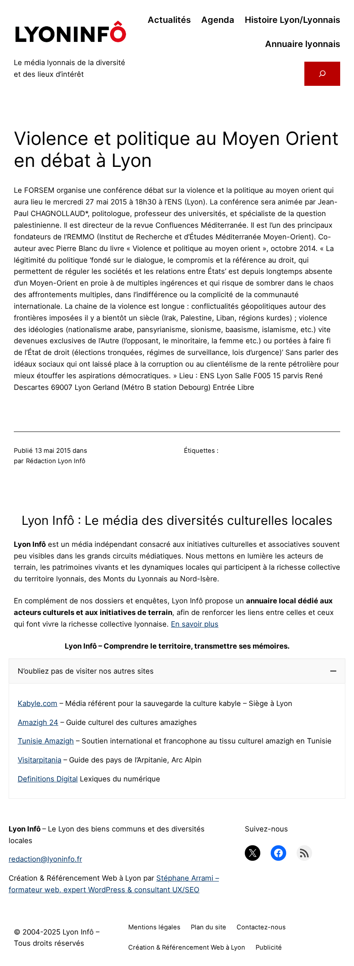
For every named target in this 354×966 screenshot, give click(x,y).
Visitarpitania (39, 760)
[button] (177, 671)
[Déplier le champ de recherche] (322, 74)
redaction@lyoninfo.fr (45, 859)
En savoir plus (194, 624)
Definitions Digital (48, 779)
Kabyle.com (37, 703)
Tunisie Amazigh (46, 741)
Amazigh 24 (38, 722)
